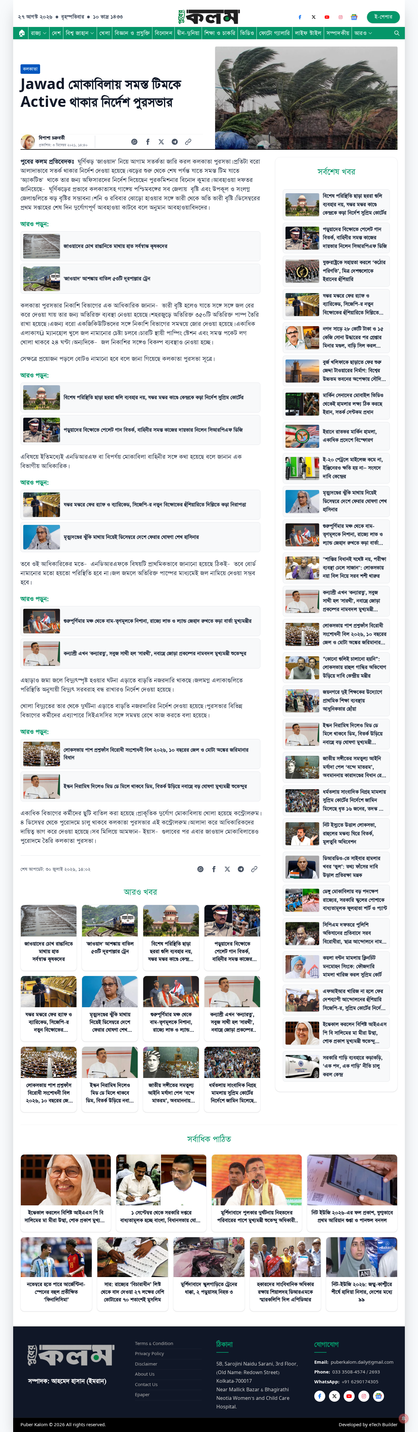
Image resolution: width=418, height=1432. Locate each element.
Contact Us (146, 1384)
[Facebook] (300, 17)
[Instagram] (340, 17)
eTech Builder (383, 1424)
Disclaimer (146, 1364)
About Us (145, 1374)
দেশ (56, 33)
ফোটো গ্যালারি (274, 33)
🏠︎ (22, 33)
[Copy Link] (188, 142)
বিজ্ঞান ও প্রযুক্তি (132, 33)
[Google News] (354, 17)
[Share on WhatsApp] (134, 142)
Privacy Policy (149, 1353)
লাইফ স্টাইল (308, 33)
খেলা (104, 33)
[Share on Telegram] (175, 142)
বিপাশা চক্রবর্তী (52, 138)
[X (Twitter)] (313, 17)
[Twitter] (334, 1396)
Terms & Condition (154, 1343)
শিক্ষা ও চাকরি (219, 33)
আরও (360, 33)
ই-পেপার (384, 17)
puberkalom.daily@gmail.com (362, 1362)
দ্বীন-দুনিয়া (188, 33)
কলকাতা (30, 69)
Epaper (142, 1394)
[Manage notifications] (404, 1418)
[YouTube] (327, 17)
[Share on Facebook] (148, 142)
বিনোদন (163, 33)
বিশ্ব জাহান (77, 33)
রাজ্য (36, 33)
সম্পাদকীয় (338, 33)
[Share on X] (161, 142)
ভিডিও (247, 33)
